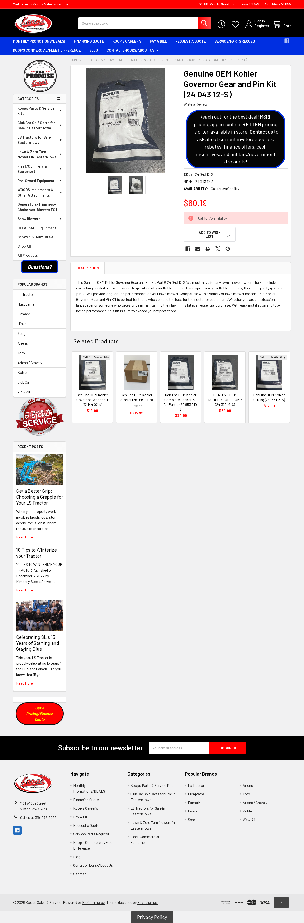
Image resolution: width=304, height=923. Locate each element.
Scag (21, 333)
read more (24, 537)
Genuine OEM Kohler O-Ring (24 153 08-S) (269, 397)
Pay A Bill (158, 41)
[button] (39, 267)
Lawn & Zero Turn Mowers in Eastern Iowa (37, 154)
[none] (125, 120)
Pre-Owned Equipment (36, 180)
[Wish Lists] (236, 24)
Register (261, 25)
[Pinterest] (227, 249)
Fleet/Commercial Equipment (33, 169)
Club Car (24, 382)
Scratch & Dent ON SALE (37, 237)
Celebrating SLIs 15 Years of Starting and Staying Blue (37, 643)
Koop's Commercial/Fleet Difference (47, 50)
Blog (93, 50)
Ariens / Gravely (30, 362)
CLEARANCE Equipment (37, 228)
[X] (218, 249)
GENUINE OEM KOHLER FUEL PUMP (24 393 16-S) (225, 400)
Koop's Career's (127, 41)
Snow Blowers (29, 218)
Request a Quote (190, 41)
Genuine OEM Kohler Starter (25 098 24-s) (136, 397)
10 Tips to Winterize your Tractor (36, 552)
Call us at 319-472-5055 (38, 817)
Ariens (23, 343)
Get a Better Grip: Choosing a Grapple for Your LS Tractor (39, 496)
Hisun (22, 323)
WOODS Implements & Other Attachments (35, 192)
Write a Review (196, 104)
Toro (21, 353)
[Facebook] (286, 41)
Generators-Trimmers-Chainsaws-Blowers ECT (38, 207)
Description (87, 268)
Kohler (23, 372)
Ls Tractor (26, 294)
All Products (28, 255)
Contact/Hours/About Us (130, 50)
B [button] (281, 902)
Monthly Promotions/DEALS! (39, 41)
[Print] (208, 249)
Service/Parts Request (235, 41)
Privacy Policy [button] (152, 917)
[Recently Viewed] (222, 24)
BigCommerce (93, 902)
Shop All (24, 246)
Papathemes (147, 902)
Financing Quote (89, 41)
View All (24, 391)
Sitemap (80, 873)
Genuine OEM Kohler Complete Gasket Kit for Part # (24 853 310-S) (180, 402)
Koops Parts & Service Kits (36, 111)
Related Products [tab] (96, 341)
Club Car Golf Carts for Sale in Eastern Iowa (36, 125)
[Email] (198, 249)
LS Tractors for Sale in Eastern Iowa (36, 140)
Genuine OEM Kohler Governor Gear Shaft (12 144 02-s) (92, 400)
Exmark (24, 314)
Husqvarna (26, 304)
